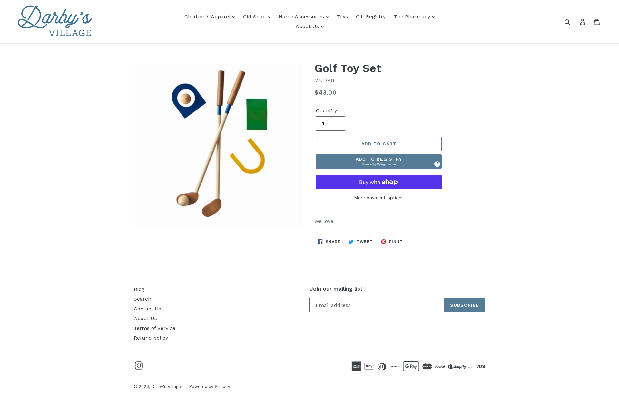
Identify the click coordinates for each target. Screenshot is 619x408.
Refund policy (151, 338)
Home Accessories (302, 17)
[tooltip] (437, 164)
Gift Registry (371, 17)
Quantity (326, 111)
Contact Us (147, 309)
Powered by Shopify (209, 386)
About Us (308, 26)
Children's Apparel (208, 17)
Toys (342, 17)
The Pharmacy (413, 17)
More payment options (379, 197)
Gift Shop (255, 17)
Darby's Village (166, 386)
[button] (379, 161)
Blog (139, 289)
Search (142, 299)
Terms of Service (154, 328)
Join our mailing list (336, 289)
